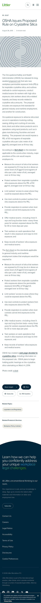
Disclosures (7, 552)
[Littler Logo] (6, 5)
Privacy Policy (7, 546)
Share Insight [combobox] (9, 387)
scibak (15, 370)
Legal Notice (7, 528)
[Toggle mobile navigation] (37, 5)
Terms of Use (7, 540)
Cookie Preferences (10, 558)
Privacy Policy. (8, 601)
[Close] (38, 596)
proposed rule (14, 81)
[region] (20, 598)
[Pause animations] (33, 5)
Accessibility (7, 534)
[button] (3, 592)
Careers (5, 522)
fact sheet (10, 250)
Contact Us (6, 516)
